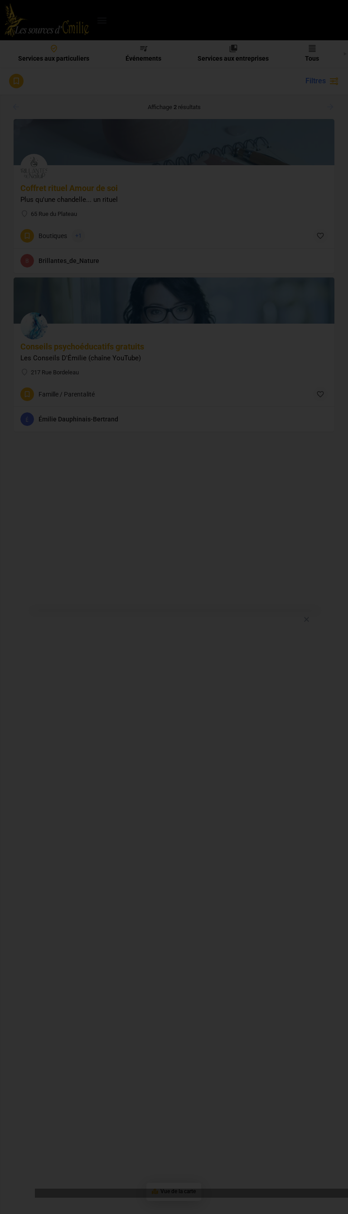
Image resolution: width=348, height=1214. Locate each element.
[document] (174, 607)
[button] (306, 619)
